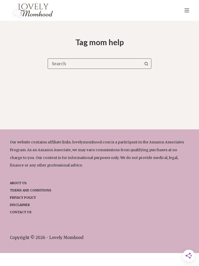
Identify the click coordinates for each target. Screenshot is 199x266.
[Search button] (146, 64)
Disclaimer (20, 205)
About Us (18, 183)
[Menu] (186, 10)
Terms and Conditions (30, 190)
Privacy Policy (23, 198)
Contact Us (21, 212)
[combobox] (94, 63)
